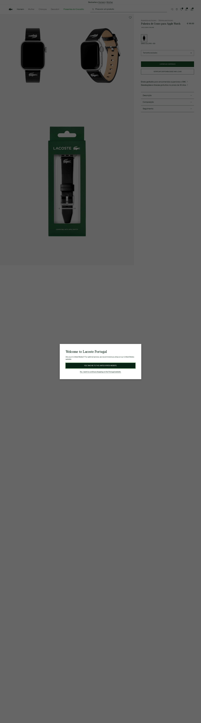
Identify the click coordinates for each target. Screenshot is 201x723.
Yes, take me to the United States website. (100, 365)
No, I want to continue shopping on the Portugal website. (100, 372)
